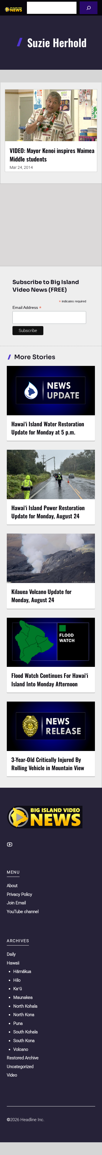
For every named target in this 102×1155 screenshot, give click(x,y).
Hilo (16, 980)
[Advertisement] (51, 223)
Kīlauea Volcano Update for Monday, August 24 (41, 595)
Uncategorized (20, 1066)
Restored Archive (23, 1057)
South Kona (24, 1040)
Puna (18, 1023)
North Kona (23, 1014)
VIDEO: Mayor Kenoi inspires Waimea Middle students (52, 154)
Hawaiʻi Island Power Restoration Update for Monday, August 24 (48, 511)
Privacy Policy (19, 894)
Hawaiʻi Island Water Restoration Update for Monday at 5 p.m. (47, 428)
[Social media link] (9, 844)
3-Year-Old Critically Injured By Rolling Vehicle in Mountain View (47, 763)
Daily (11, 954)
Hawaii (13, 963)
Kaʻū (17, 988)
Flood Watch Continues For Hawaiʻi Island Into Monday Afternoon (49, 679)
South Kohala (25, 1031)
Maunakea (23, 997)
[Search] (88, 7)
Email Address (26, 307)
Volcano (20, 1049)
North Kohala (25, 1006)
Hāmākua (22, 971)
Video (12, 1075)
